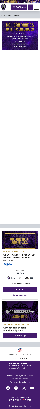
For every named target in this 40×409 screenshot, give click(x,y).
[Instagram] (16, 388)
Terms (30, 376)
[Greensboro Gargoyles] (3, 7)
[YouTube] (32, 388)
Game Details (21, 295)
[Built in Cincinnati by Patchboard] (20, 399)
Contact (10, 376)
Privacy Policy (21, 376)
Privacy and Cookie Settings (20, 382)
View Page (21, 335)
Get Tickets (21, 7)
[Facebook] (8, 388)
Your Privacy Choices (20, 379)
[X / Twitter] (24, 388)
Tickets (21, 289)
